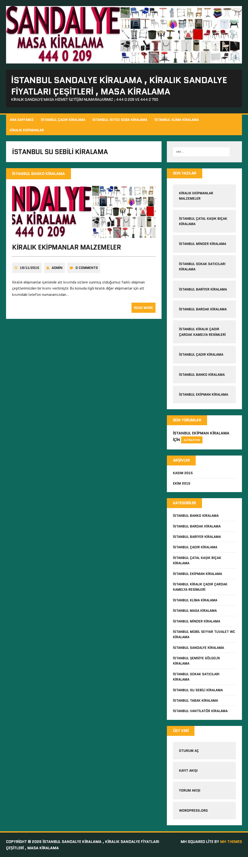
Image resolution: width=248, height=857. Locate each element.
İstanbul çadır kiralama (201, 354)
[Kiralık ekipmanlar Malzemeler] (83, 234)
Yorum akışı (189, 790)
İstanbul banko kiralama (202, 374)
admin (57, 267)
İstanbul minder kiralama (202, 243)
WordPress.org (193, 810)
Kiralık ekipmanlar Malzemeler (66, 247)
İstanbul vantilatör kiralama (200, 710)
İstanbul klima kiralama (195, 600)
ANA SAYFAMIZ (22, 119)
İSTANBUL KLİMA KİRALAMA (177, 119)
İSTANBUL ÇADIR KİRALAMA (63, 119)
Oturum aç (189, 750)
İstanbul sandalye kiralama (198, 647)
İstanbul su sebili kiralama (198, 690)
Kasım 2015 (183, 473)
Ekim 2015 (181, 483)
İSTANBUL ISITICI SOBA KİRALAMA (120, 119)
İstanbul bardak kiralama (203, 309)
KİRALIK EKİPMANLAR (27, 130)
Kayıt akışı (188, 770)
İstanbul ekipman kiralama (203, 394)
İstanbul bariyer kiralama (203, 289)
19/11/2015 (29, 267)
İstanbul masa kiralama (195, 610)
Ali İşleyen (192, 440)
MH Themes (231, 841)
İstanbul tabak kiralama (195, 700)
